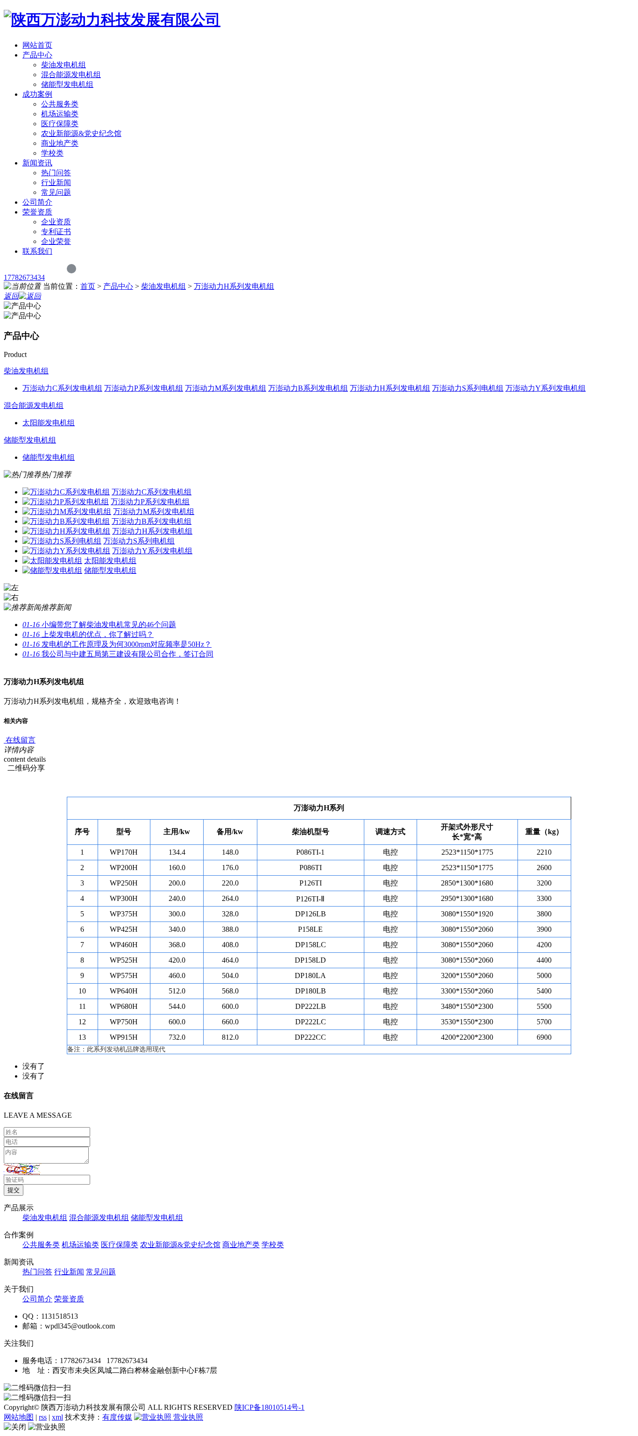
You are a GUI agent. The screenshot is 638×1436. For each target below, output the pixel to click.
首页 (87, 286)
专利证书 (56, 232)
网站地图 (19, 1417)
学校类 (52, 153)
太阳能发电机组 (110, 560)
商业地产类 (59, 143)
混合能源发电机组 (71, 75)
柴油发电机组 (63, 65)
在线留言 (19, 740)
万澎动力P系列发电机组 (150, 502)
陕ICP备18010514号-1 (269, 1407)
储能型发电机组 (67, 84)
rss (43, 1417)
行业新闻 (56, 182)
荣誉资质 (37, 212)
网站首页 (37, 45)
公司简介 (37, 202)
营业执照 (187, 1417)
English (89, 268)
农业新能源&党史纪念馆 (81, 133)
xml (57, 1417)
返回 (11, 296)
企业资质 (56, 222)
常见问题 (56, 192)
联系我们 (37, 251)
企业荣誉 (56, 241)
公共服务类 (59, 104)
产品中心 (37, 55)
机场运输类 (59, 114)
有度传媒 (117, 1417)
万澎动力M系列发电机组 (153, 511)
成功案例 (37, 94)
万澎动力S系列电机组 (139, 541)
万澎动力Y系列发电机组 (152, 551)
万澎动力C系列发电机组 (151, 492)
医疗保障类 (59, 124)
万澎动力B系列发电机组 (151, 521)
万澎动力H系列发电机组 (234, 286)
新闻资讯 (37, 163)
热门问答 (56, 173)
